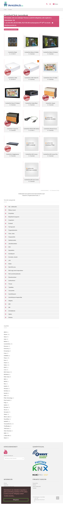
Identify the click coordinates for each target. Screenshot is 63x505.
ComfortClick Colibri (12, 77)
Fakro (6, 353)
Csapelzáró (11, 220)
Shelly (6, 414)
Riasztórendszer (12, 277)
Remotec (7, 407)
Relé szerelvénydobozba (14, 273)
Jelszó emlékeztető (37, 486)
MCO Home (8, 372)
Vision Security (8, 430)
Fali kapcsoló (11, 226)
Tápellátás (11, 287)
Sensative (7, 412)
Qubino (6, 405)
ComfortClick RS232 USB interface (31, 128)
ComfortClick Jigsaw (50, 103)
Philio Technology (9, 398)
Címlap (5, 9)
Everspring (7, 351)
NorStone (7, 390)
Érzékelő (10, 223)
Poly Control (7, 400)
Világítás (10, 300)
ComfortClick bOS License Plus (50, 154)
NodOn (6, 386)
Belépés (34, 484)
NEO (6, 379)
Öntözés (10, 317)
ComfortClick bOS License (31, 154)
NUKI (6, 395)
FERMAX (7, 355)
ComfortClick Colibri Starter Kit (31, 77)
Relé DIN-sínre (12, 267)
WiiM (6, 433)
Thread (10, 283)
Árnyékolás (11, 213)
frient (6, 360)
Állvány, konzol (12, 210)
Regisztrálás (35, 483)
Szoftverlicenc (11, 280)
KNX (9, 247)
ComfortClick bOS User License (31, 179)
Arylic (6, 339)
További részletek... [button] (9, 495)
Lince (6, 369)
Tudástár (34, 488)
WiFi (9, 304)
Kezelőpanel (11, 253)
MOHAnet (7, 374)
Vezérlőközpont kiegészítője (15, 297)
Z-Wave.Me (7, 435)
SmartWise (7, 419)
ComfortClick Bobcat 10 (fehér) (31, 52)
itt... (40, 195)
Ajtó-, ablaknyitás (12, 206)
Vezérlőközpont (12, 294)
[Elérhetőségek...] (14, 20)
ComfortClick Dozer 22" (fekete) (12, 103)
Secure (6, 409)
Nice (6, 383)
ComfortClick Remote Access (50, 128)
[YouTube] (5, 451)
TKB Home (7, 428)
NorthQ (6, 393)
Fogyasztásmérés (12, 230)
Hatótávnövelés (12, 240)
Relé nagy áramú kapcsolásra (15, 270)
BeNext (6, 341)
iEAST (6, 367)
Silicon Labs (7, 416)
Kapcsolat (6, 484)
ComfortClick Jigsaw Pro (12, 128)
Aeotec (7, 334)
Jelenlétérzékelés (12, 243)
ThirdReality (7, 426)
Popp (6, 402)
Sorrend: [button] (11, 29)
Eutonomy (7, 348)
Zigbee (10, 314)
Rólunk (5, 483)
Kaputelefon (11, 250)
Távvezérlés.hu (9, 423)
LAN (9, 260)
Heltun (6, 365)
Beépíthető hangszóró (13, 216)
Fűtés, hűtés (11, 233)
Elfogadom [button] (16, 499)
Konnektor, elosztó (12, 257)
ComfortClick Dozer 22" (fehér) (50, 77)
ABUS (6, 332)
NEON (6, 381)
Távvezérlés (11, 290)
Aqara (6, 336)
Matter (10, 263)
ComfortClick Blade (12, 52)
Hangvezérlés (11, 237)
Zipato (6, 437)
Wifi (9, 307)
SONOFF (7, 421)
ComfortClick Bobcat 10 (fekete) (50, 52)
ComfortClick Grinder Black (31, 103)
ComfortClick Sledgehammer (12, 154)
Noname (7, 388)
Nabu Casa (7, 376)
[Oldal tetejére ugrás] (57, 498)
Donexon (7, 346)
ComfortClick (8, 344)
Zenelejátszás (11, 310)
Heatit (6, 362)
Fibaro (6, 358)
